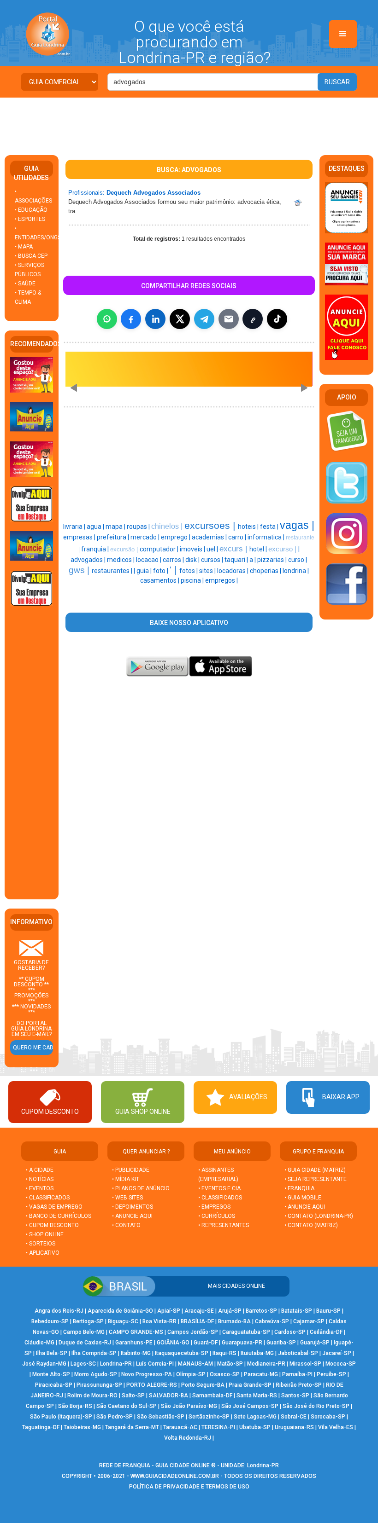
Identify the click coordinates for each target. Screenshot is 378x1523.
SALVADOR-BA (168, 1395)
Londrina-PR (116, 1364)
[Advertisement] (189, 123)
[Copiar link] (252, 319)
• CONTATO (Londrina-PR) (318, 1216)
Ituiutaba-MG (257, 1353)
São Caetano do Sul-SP (126, 1406)
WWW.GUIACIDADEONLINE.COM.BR (174, 1476)
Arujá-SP (230, 1311)
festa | (270, 526)
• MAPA (24, 246)
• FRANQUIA (300, 1188)
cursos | (212, 559)
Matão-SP (230, 1364)
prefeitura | (113, 537)
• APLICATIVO (42, 1253)
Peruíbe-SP (331, 1374)
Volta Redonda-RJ (187, 1438)
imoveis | (193, 549)
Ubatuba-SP (255, 1427)
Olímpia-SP (191, 1374)
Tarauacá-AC (180, 1427)
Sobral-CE (294, 1416)
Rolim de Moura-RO (92, 1395)
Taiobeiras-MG (82, 1427)
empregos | (221, 580)
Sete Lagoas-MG (255, 1416)
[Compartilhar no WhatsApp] (107, 319)
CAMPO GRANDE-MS (136, 1332)
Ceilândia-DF (326, 1332)
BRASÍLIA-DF (197, 1321)
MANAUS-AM (195, 1364)
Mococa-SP (340, 1364)
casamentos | (160, 580)
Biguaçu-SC (123, 1321)
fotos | (189, 570)
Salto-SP (133, 1395)
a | (253, 559)
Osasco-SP (225, 1374)
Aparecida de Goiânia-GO (120, 1311)
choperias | (266, 570)
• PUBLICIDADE (130, 1170)
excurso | (283, 549)
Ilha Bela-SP (51, 1353)
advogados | (89, 559)
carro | (238, 537)
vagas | (297, 525)
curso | (297, 559)
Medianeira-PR (266, 1364)
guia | (144, 570)
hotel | (258, 549)
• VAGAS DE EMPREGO (54, 1207)
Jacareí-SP (336, 1353)
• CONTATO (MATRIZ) (311, 1225)
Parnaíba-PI (297, 1374)
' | (174, 570)
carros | (174, 559)
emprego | (176, 537)
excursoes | (211, 525)
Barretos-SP (261, 1311)
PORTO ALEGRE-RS (151, 1385)
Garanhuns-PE (134, 1342)
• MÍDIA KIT (125, 1179)
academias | (210, 537)
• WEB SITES (127, 1197)
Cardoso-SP (290, 1332)
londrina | (296, 570)
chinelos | (167, 526)
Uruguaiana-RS (294, 1427)
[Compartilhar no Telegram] (204, 319)
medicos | (121, 559)
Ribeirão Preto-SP (299, 1385)
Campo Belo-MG (84, 1332)
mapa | (116, 526)
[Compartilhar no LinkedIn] (155, 319)
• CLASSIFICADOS (48, 1197)
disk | (193, 559)
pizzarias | (272, 559)
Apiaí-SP (168, 1311)
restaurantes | (113, 570)
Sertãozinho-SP (209, 1416)
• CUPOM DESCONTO (52, 1225)
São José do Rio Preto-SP (316, 1406)
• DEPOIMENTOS (132, 1207)
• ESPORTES (30, 219)
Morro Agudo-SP (95, 1374)
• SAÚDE (25, 283)
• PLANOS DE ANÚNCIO (141, 1188)
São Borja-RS (75, 1406)
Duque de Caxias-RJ (85, 1342)
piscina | (193, 580)
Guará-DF (206, 1342)
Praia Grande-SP (250, 1385)
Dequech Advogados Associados (153, 192)
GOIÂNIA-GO (173, 1342)
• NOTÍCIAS (39, 1179)
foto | (161, 570)
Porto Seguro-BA (202, 1385)
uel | (213, 549)
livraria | (75, 526)
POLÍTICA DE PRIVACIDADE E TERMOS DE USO (189, 1486)
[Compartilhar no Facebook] (131, 319)
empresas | (80, 537)
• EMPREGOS (214, 1207)
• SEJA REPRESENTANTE (316, 1179)
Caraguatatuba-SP (246, 1332)
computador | (160, 549)
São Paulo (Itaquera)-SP (61, 1416)
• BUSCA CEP (31, 256)
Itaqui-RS (224, 1353)
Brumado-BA (234, 1321)
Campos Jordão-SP (192, 1332)
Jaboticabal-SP (298, 1353)
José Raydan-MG (44, 1364)
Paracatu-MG (261, 1374)
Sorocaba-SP (328, 1416)
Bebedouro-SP (50, 1321)
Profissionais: (86, 192)
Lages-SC (83, 1364)
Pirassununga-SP (99, 1385)
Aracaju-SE (199, 1311)
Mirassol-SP (305, 1364)
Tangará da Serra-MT (132, 1427)
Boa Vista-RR (159, 1321)
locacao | (149, 559)
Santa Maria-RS (256, 1395)
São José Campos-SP (249, 1406)
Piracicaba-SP (53, 1385)
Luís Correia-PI (155, 1364)
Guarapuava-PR (242, 1342)
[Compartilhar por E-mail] (229, 319)
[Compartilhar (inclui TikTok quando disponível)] (277, 319)
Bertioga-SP (88, 1321)
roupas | (139, 526)
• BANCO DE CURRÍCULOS (58, 1216)
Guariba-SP (281, 1342)
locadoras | (233, 570)
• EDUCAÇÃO (31, 210)
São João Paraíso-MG (189, 1406)
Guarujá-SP (315, 1342)
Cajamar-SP (309, 1321)
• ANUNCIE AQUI (132, 1216)
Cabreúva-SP (272, 1321)
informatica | (267, 537)
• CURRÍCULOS (216, 1216)
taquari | (236, 559)
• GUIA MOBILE (302, 1197)
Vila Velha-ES (335, 1427)
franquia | (95, 549)
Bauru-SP (328, 1311)
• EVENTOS (39, 1188)
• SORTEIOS (40, 1243)
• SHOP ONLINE (45, 1234)
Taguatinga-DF (40, 1427)
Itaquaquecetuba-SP (181, 1353)
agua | (96, 526)
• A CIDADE (39, 1170)
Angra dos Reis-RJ (59, 1311)
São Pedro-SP (114, 1416)
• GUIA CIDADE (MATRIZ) (315, 1170)
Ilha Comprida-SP (94, 1353)
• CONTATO (126, 1225)
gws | (80, 570)
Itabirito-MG (136, 1353)
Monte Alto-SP (51, 1374)
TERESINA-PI (218, 1427)
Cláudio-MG (39, 1342)
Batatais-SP (296, 1311)
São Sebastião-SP (160, 1416)
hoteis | (249, 526)
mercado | (145, 537)
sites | (208, 570)
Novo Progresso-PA (146, 1374)
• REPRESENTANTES (223, 1225)
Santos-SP (295, 1395)
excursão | (125, 549)
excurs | (234, 548)
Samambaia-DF (212, 1395)
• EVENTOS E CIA (219, 1188)
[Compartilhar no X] (180, 319)
